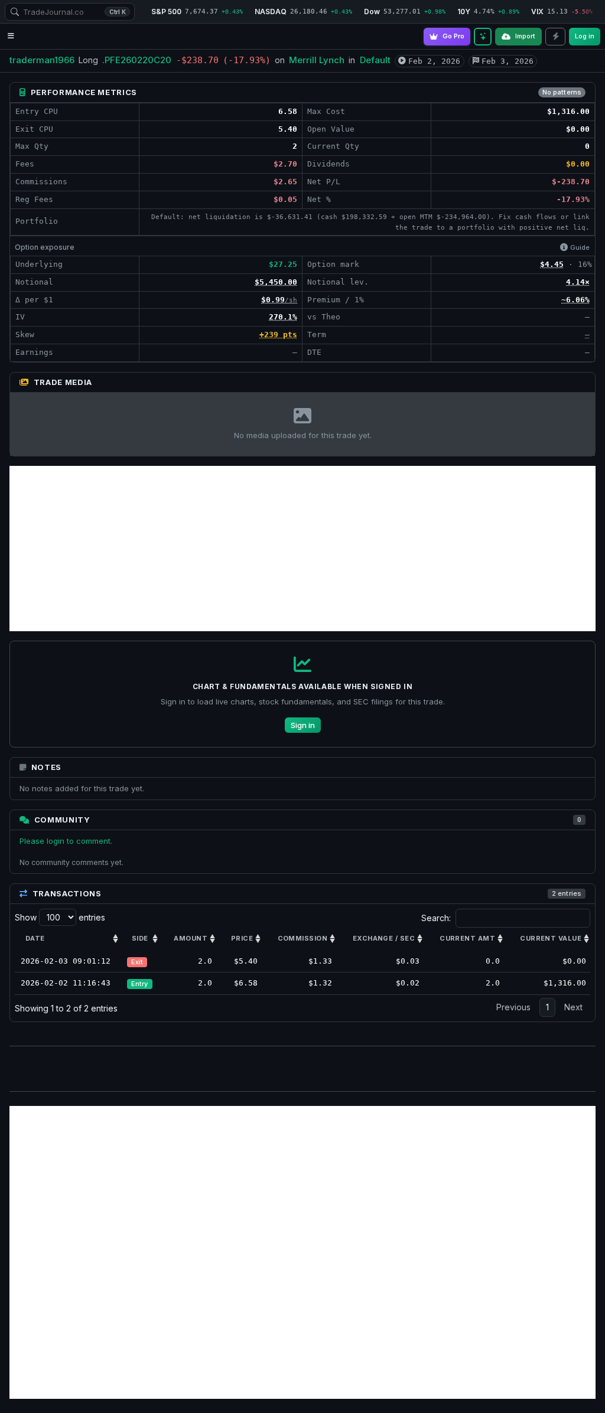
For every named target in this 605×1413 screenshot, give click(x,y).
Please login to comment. (65, 841)
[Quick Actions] (555, 36)
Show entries (60, 917)
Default (375, 60)
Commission (302, 938)
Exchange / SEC (384, 938)
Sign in (303, 725)
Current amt (467, 938)
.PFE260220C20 (136, 60)
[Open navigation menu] (11, 36)
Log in (584, 36)
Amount (190, 938)
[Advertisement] (302, 548)
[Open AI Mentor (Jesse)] (483, 36)
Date (35, 938)
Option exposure (44, 247)
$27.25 (283, 264)
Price (242, 938)
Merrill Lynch (316, 60)
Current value (550, 938)
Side (140, 938)
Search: (436, 918)
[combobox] (70, 12)
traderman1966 (41, 60)
